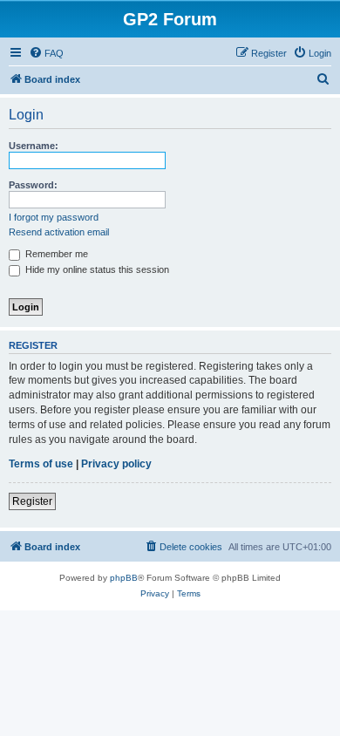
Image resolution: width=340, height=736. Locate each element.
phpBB (124, 578)
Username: (33, 145)
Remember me (55, 254)
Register (32, 501)
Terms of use (41, 464)
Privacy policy (116, 464)
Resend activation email (59, 232)
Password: (33, 185)
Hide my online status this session (96, 269)
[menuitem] (46, 53)
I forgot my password (54, 217)
